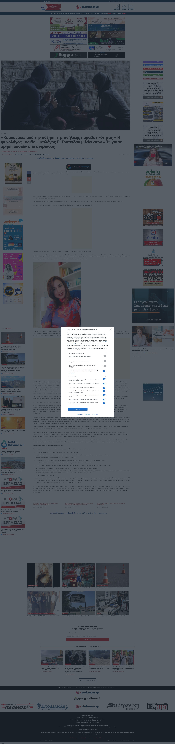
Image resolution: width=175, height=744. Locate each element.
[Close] (111, 330)
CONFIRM (77, 409)
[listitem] (87, 353)
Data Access (87, 414)
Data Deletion (80, 414)
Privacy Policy (95, 414)
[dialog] (87, 372)
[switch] (104, 356)
